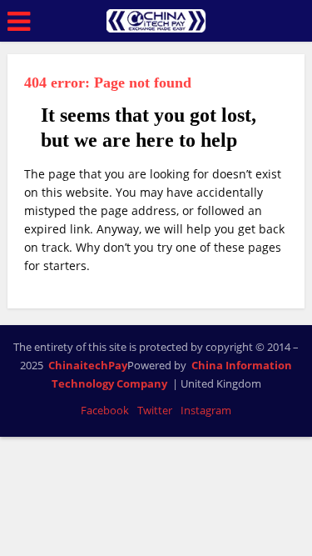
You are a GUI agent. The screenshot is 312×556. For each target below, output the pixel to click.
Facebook (105, 410)
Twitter (154, 410)
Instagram (206, 410)
